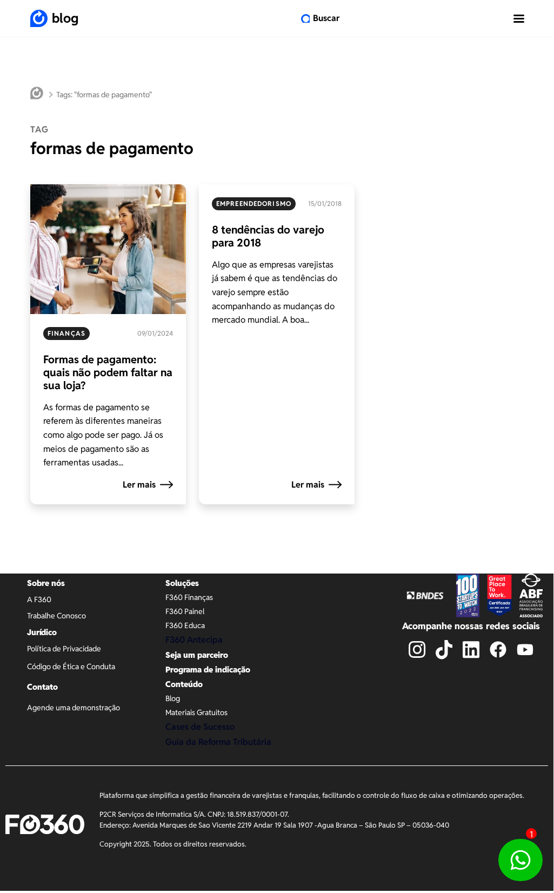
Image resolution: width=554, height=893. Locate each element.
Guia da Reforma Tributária (218, 742)
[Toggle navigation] (519, 18)
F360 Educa (185, 625)
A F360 (39, 599)
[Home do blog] (36, 94)
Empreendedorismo (253, 203)
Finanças (66, 333)
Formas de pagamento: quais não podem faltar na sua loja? (107, 372)
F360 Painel (184, 611)
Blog (172, 698)
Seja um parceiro (196, 655)
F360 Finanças (189, 597)
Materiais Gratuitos (196, 712)
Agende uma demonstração (73, 707)
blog (65, 18)
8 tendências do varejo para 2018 (268, 236)
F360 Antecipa (194, 639)
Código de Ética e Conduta (71, 666)
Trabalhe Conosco (56, 616)
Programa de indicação (207, 669)
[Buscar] (305, 18)
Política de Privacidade (64, 649)
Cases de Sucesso (200, 726)
